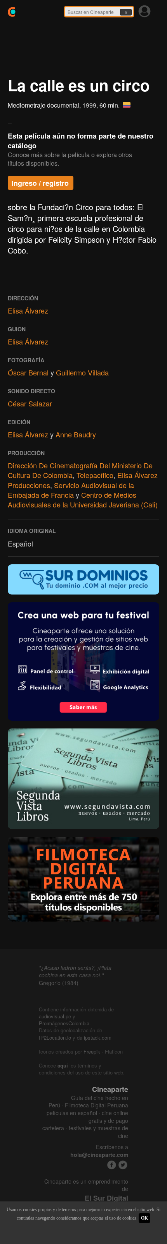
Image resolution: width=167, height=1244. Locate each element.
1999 (89, 105)
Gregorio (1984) (58, 983)
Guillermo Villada (82, 372)
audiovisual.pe (55, 1016)
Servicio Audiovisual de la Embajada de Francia (71, 490)
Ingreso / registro (40, 183)
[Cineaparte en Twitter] (123, 1165)
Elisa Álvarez (28, 310)
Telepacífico (95, 475)
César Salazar (30, 403)
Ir (126, 12)
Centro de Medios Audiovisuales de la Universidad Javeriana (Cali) (83, 499)
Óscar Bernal (28, 372)
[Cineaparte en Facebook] (112, 1165)
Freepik (92, 1051)
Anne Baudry (76, 434)
